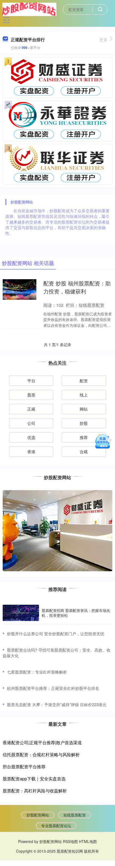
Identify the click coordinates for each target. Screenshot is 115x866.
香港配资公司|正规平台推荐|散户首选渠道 (42, 742)
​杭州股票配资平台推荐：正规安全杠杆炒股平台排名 (53, 688)
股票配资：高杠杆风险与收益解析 (35, 791)
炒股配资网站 (37, 815)
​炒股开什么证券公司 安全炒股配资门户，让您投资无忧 (55, 633)
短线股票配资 (74, 815)
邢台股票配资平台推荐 (24, 766)
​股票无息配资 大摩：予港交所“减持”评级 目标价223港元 (56, 704)
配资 (84, 380)
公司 (31, 423)
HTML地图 (88, 841)
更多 (103, 39)
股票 (31, 395)
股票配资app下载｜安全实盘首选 (34, 779)
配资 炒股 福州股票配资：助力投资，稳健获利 (77, 287)
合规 (84, 451)
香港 (31, 451)
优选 (31, 437)
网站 (84, 409)
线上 (84, 395)
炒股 (84, 423)
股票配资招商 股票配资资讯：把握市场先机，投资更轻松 (76, 613)
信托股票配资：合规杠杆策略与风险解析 (41, 754)
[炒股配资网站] (29, 9)
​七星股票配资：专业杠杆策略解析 (37, 672)
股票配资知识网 (70, 851)
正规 (31, 409)
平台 (31, 380)
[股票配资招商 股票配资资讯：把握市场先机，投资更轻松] (21, 613)
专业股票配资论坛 (56, 825)
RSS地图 (70, 841)
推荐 (84, 437)
